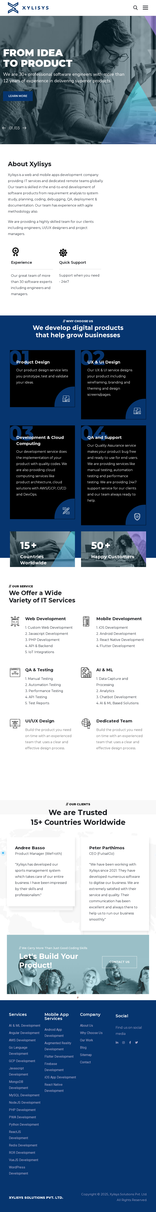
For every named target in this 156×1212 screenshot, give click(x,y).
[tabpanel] (41, 875)
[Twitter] (136, 1042)
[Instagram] (123, 1042)
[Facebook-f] (130, 1042)
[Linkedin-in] (117, 1042)
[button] (119, 962)
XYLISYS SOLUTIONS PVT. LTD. (36, 1198)
